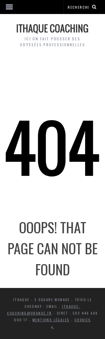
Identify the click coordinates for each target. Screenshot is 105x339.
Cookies (82, 319)
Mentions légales (50, 319)
